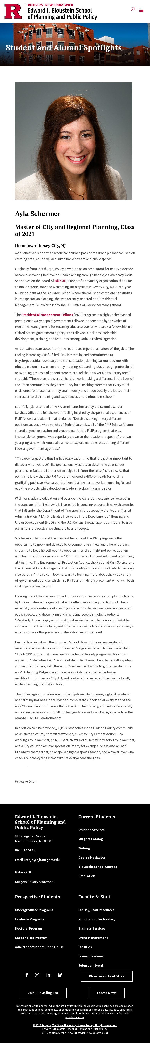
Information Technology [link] (96, 919)
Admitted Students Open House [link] (39, 947)
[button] (141, 12)
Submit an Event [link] (90, 965)
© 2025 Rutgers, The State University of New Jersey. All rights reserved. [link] (75, 1025)
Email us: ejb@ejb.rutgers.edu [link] (37, 859)
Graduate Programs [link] (29, 919)
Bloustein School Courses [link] (97, 866)
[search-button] (133, 10)
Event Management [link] (93, 937)
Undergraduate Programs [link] (34, 910)
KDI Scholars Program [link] (31, 937)
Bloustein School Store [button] (106, 976)
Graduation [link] (86, 876)
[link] (50, 12)
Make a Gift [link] (23, 872)
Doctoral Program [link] (28, 928)
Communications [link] (91, 956)
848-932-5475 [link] (25, 850)
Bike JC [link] (60, 280)
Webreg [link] (84, 848)
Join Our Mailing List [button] (43, 992)
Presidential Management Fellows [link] (47, 314)
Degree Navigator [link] (91, 857)
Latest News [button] (106, 992)
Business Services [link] (91, 928)
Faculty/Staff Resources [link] (96, 910)
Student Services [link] (91, 829)
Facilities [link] (85, 947)
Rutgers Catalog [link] (90, 839)
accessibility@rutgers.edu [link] (50, 1013)
